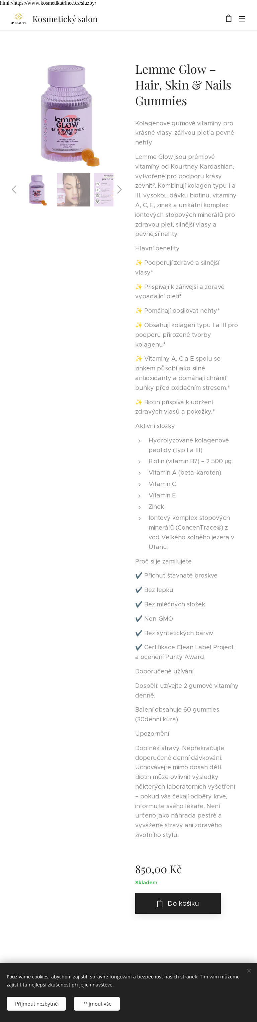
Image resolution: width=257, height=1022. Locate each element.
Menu (242, 18)
